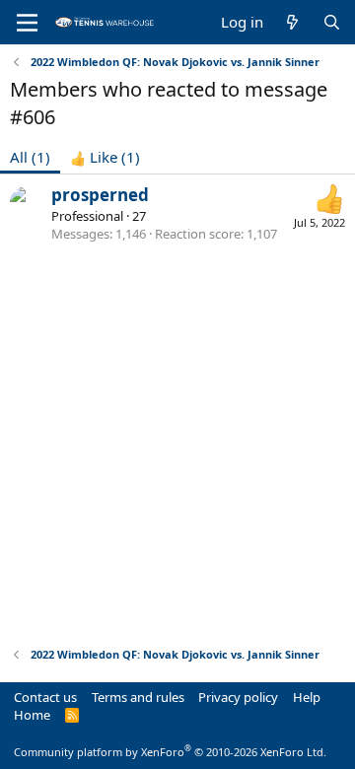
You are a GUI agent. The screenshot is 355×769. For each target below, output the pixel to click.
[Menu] (27, 22)
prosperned (100, 194)
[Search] (332, 22)
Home (32, 715)
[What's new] (292, 22)
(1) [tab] (30, 157)
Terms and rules (138, 697)
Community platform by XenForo (170, 751)
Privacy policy (238, 697)
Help (306, 697)
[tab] (105, 157)
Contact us (45, 697)
